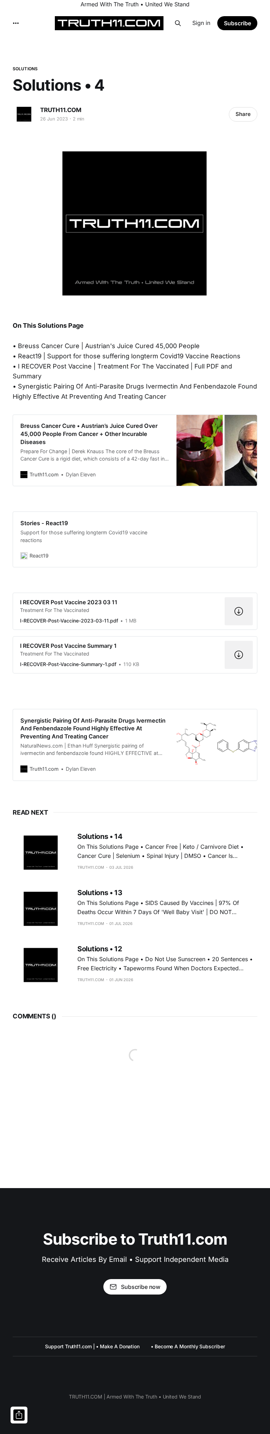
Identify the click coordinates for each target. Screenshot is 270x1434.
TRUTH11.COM (61, 109)
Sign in (201, 22)
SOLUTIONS (25, 68)
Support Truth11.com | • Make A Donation (92, 1346)
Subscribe (237, 23)
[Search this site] (178, 23)
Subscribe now (140, 1286)
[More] (16, 23)
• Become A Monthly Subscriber (188, 1346)
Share (243, 114)
